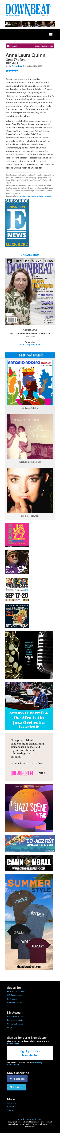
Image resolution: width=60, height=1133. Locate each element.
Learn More (13, 1043)
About (20, 1119)
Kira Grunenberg (15, 66)
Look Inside (30, 337)
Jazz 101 (11, 1110)
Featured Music (30, 355)
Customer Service (15, 1024)
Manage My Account (16, 1016)
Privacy (39, 1119)
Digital (30, 344)
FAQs (9, 1027)
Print (22, 344)
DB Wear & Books (15, 1002)
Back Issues (12, 999)
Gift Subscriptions (14, 995)
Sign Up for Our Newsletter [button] (30, 1053)
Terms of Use (29, 1119)
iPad (38, 344)
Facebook (18, 1078)
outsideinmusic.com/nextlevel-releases (35, 196)
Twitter (18, 1087)
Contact (10, 1106)
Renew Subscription (15, 1020)
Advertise (11, 1103)
